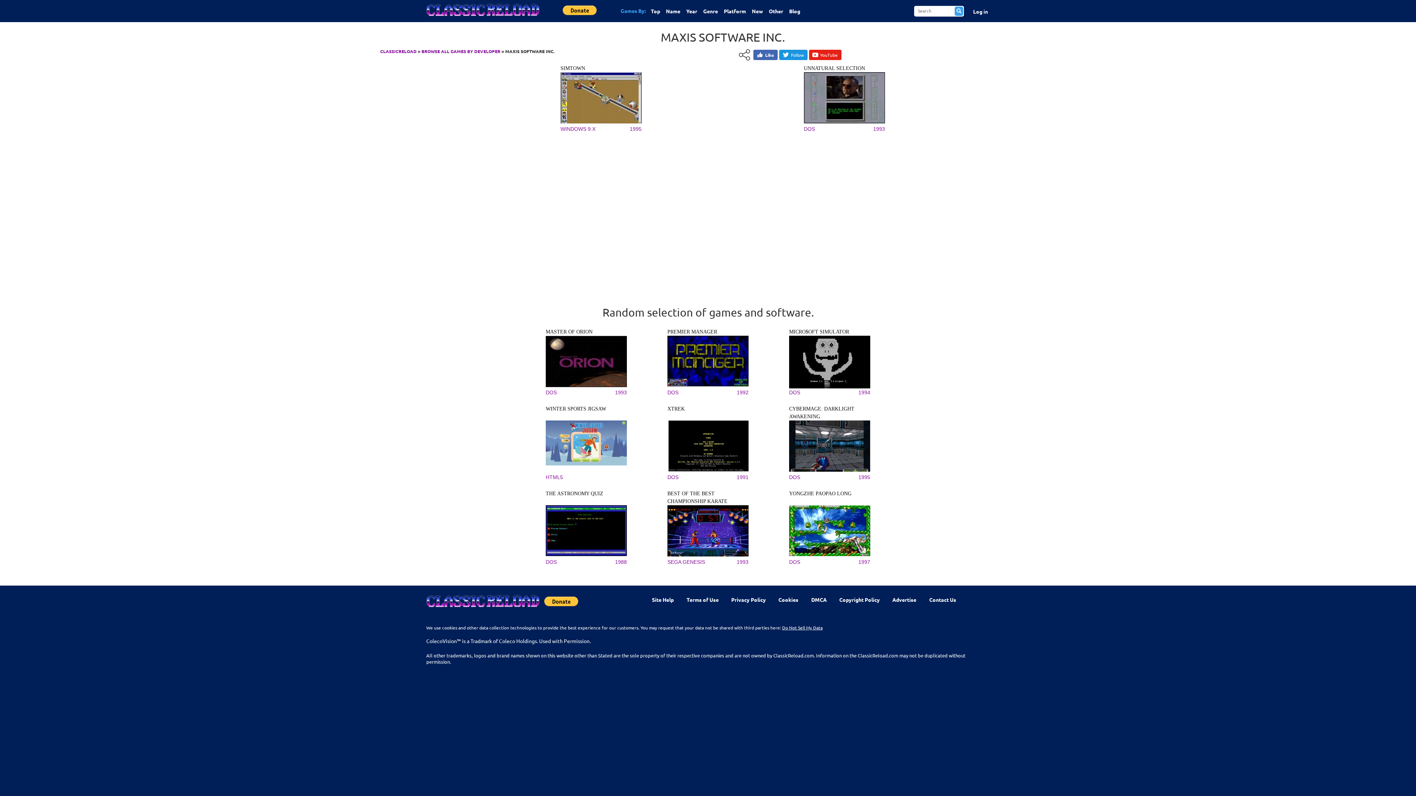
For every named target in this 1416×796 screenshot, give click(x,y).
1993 (879, 129)
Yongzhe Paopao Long (820, 493)
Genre (710, 11)
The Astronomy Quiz (574, 493)
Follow (797, 55)
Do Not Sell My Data (802, 628)
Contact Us (942, 599)
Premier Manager (692, 332)
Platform (735, 11)
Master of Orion (569, 332)
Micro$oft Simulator (819, 332)
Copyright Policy (859, 599)
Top (655, 11)
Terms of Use (703, 599)
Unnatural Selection (834, 68)
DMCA (819, 599)
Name (673, 11)
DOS (809, 129)
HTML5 (554, 477)
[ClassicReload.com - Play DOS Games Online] (482, 17)
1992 (743, 392)
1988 (621, 562)
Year (691, 11)
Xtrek (676, 409)
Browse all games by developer (460, 51)
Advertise (904, 599)
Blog (794, 11)
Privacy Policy (748, 599)
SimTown (572, 68)
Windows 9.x (578, 129)
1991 (743, 477)
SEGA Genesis (686, 562)
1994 (864, 392)
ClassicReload (398, 51)
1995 (636, 129)
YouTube (829, 55)
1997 (864, 562)
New (757, 11)
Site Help (663, 599)
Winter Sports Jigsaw (576, 409)
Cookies (788, 599)
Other (776, 11)
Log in (980, 11)
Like (769, 55)
